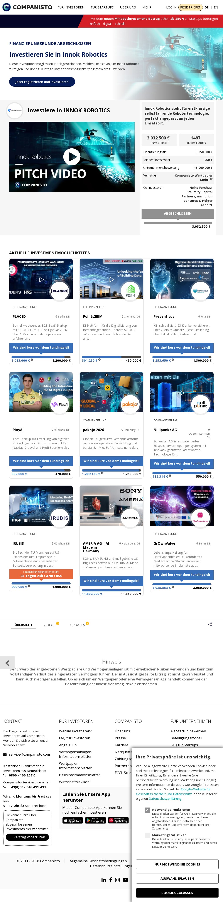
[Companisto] (27, 7)
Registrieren (190, 7)
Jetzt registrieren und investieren (42, 81)
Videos (51, 624)
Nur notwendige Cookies (177, 864)
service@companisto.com (14, 754)
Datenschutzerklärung (165, 798)
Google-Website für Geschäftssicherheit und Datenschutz (173, 791)
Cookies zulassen (177, 892)
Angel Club (68, 745)
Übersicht (24, 624)
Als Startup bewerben (188, 731)
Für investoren (71, 7)
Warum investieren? (75, 731)
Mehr (146, 7)
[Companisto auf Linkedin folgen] (104, 879)
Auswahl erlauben (177, 878)
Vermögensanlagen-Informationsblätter (76, 754)
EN (216, 7)
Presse (120, 738)
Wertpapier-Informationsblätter (75, 765)
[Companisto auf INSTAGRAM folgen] (118, 879)
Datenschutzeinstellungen (111, 866)
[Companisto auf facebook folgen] (111, 879)
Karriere (121, 745)
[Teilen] (210, 625)
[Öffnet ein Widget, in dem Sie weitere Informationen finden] (19, 894)
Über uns (128, 7)
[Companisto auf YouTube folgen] (126, 879)
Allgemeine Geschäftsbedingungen (98, 861)
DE (207, 7)
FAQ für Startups (184, 745)
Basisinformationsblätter (79, 775)
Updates (79, 624)
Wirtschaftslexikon (74, 782)
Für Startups (102, 7)
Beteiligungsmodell (186, 738)
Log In (171, 7)
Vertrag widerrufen (29, 837)
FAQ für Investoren (74, 738)
